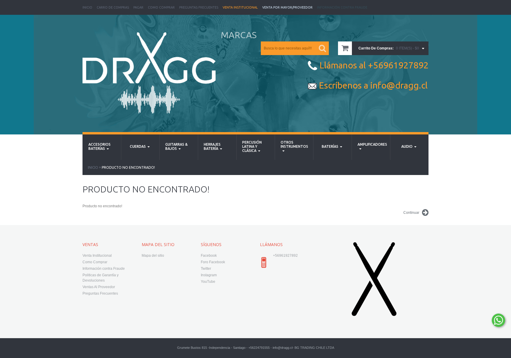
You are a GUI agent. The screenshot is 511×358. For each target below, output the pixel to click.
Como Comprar (161, 7)
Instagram (209, 275)
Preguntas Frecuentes (198, 7)
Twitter (206, 269)
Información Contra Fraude (342, 7)
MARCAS (239, 35)
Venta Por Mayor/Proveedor (287, 7)
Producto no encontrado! (128, 167)
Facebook (209, 255)
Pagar (138, 7)
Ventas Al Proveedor (99, 287)
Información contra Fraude (104, 269)
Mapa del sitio (153, 255)
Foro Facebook (213, 262)
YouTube (208, 282)
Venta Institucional (240, 7)
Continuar (411, 213)
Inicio (87, 7)
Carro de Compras (113, 7)
